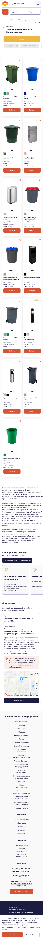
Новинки (21, 725)
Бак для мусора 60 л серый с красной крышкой (30, 218)
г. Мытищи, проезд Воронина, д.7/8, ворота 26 (21, 883)
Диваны (21, 728)
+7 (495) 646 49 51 (17, 4)
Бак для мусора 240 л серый (10, 338)
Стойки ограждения (21, 771)
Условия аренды (21, 819)
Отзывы (21, 830)
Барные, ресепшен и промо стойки (21, 777)
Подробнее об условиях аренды (17, 560)
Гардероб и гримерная (21, 750)
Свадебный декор (21, 746)
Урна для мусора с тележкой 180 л (30, 158)
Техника (21, 781)
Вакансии (21, 840)
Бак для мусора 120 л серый (31, 398)
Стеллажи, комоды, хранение (21, 756)
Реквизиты (21, 833)
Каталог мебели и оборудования (21, 716)
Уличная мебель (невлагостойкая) (21, 797)
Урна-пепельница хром (11, 398)
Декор (21, 739)
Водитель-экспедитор (21, 855)
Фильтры (20, 39)
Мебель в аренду (21, 735)
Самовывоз (21, 826)
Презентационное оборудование (21, 765)
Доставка (21, 823)
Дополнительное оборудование (21, 803)
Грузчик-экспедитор (21, 850)
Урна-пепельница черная (32, 277)
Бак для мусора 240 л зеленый (10, 97)
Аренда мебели (21, 721)
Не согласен (31, 934)
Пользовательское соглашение (21, 912)
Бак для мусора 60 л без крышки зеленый (11, 459)
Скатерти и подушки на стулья (21, 792)
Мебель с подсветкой (21, 786)
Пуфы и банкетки (21, 761)
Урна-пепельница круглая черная (30, 338)
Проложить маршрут (21, 700)
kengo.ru (22, 925)
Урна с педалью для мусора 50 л (10, 218)
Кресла (21, 732)
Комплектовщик (21, 845)
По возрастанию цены (30, 46)
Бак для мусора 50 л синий (30, 97)
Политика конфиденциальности (17, 908)
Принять (12, 934)
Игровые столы (21, 808)
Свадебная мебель (21, 742)
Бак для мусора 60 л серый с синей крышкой (11, 278)
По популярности (11, 46)
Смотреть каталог (21, 891)
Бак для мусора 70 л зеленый (10, 158)
